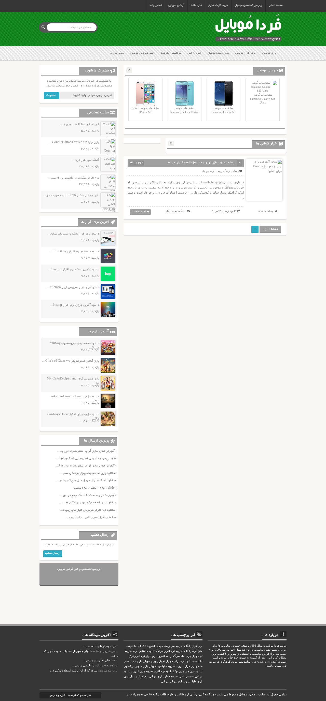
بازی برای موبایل (152, 661)
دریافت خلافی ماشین (105, 665)
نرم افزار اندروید (155, 671)
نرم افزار (151, 656)
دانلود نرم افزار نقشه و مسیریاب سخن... (73, 234)
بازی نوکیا (178, 671)
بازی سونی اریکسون (136, 666)
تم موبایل (197, 656)
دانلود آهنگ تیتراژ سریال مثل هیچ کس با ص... (85, 480)
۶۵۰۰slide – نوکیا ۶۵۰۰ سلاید (94, 488)
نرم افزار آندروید (185, 666)
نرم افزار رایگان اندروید (188, 646)
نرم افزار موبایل (245, 53)
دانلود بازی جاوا (193, 671)
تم (163, 661)
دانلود (169, 671)
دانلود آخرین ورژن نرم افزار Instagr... (74, 305)
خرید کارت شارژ (218, 5)
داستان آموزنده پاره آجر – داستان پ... (90, 517)
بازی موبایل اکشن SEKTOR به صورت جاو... (71, 195)
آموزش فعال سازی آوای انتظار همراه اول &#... (85, 466)
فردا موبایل (154, 666)
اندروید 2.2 (148, 646)
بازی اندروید (138, 671)
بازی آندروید (224, 170)
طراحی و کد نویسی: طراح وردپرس (70, 694)
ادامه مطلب (139, 211)
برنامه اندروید (164, 656)
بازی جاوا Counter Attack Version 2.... (73, 142)
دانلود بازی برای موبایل (179, 661)
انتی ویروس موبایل (142, 53)
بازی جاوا (197, 681)
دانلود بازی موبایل (159, 676)
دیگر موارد (117, 53)
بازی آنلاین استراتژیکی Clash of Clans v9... (70, 361)
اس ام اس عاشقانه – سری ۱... (79, 124)
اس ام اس (194, 53)
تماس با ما (156, 5)
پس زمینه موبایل (218, 53)
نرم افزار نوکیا (137, 656)
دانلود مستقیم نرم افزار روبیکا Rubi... (74, 251)
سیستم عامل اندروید (182, 676)
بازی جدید (136, 661)
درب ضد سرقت (108, 670)
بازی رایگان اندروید (186, 651)
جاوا (164, 666)
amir (114, 660)
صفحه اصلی (276, 5)
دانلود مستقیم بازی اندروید (140, 651)
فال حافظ (196, 5)
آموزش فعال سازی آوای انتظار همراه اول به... (86, 451)
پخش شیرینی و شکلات (104, 651)
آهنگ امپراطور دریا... (85, 160)
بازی (126, 676)
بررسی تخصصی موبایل (248, 5)
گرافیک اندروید (171, 53)
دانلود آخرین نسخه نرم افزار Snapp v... (73, 269)
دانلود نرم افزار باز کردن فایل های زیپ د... (87, 510)
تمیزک (113, 646)
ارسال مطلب (52, 553)
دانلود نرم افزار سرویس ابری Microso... (72, 287)
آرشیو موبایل (176, 5)
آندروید (171, 666)
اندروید (187, 681)
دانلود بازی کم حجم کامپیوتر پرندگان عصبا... (87, 473)
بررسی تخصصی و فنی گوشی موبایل (79, 569)
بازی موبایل (269, 53)
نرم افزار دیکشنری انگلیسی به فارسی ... (73, 178)
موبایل (165, 681)
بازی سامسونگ (182, 656)
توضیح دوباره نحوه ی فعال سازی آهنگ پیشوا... (85, 458)
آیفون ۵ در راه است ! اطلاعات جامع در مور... (87, 495)
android (197, 661)
